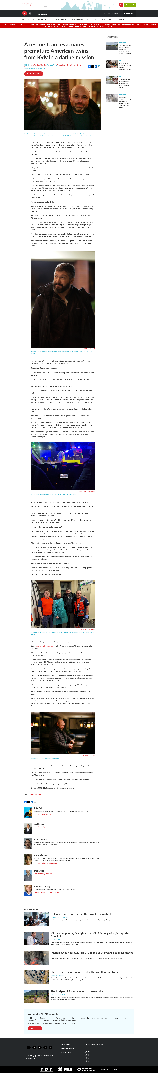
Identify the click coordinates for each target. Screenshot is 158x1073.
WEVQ (87, 1061)
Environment (123, 42)
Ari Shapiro (42, 65)
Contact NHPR (65, 1044)
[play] (24, 13)
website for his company (44, 646)
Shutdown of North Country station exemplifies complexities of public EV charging (125, 49)
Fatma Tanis (54, 994)
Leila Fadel (34, 65)
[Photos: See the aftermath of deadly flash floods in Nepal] (36, 977)
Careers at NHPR (66, 1052)
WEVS (87, 1063)
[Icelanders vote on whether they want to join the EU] (36, 919)
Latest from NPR (35, 794)
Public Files (88, 1048)
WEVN (87, 1058)
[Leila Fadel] (28, 812)
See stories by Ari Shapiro (44, 827)
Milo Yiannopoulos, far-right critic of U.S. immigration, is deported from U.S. (90, 934)
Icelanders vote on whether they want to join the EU (82, 914)
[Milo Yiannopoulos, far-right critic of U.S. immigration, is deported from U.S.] (36, 938)
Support (131, 5)
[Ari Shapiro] (28, 828)
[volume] (30, 13)
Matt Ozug (72, 65)
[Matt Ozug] (28, 875)
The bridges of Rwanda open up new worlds (77, 991)
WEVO (87, 1060)
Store (121, 19)
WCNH (87, 1051)
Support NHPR (35, 1028)
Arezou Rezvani (62, 65)
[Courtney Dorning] (28, 890)
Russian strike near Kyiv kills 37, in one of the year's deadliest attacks (92, 952)
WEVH (87, 1055)
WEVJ (87, 1057)
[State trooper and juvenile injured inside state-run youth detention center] (112, 80)
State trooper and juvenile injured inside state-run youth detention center (124, 83)
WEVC (87, 1053)
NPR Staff (53, 975)
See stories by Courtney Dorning (46, 892)
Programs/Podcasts (60, 19)
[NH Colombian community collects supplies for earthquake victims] (112, 64)
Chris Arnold (54, 939)
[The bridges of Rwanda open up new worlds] (36, 996)
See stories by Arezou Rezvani (45, 863)
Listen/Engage (77, 19)
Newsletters (43, 19)
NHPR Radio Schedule (67, 1048)
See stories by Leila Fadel (44, 814)
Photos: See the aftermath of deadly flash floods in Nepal (85, 972)
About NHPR (91, 19)
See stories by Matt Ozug (44, 874)
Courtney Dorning (42, 886)
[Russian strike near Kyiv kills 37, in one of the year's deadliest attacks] (36, 958)
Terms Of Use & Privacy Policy (94, 1044)
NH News (122, 60)
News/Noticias (28, 19)
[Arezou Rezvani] (28, 859)
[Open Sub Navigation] (35, 19)
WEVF (87, 1054)
